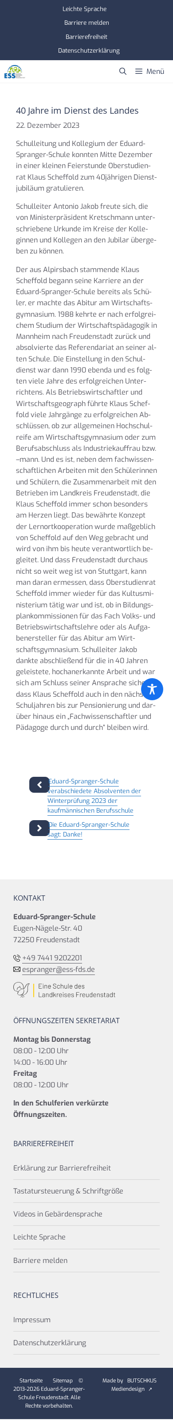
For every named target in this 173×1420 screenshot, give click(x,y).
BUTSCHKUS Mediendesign (134, 1385)
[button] (123, 72)
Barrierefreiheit (86, 37)
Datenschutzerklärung (89, 50)
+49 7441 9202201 (52, 958)
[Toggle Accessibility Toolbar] (152, 689)
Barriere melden (86, 23)
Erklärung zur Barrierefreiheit (62, 1168)
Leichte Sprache (84, 9)
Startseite (31, 1380)
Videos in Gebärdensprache (57, 1214)
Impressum (32, 1319)
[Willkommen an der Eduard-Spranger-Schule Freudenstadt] (14, 72)
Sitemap (63, 1380)
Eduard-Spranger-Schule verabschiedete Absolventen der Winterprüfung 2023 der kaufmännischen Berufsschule (94, 796)
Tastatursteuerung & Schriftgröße (68, 1191)
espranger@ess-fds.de (58, 969)
